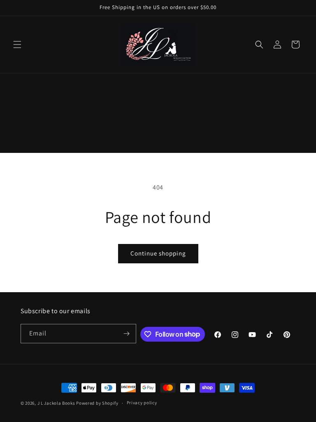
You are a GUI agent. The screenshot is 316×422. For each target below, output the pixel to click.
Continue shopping (158, 253)
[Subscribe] (127, 333)
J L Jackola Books (56, 403)
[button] (17, 44)
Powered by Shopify (97, 403)
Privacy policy (142, 403)
